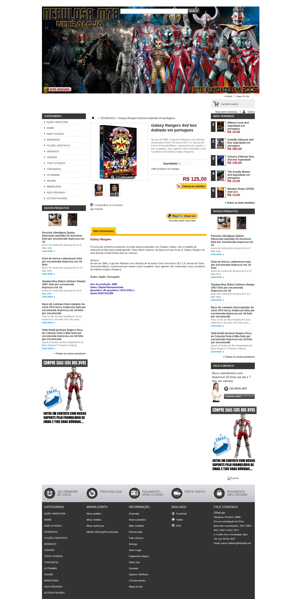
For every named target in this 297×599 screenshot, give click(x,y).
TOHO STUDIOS (56, 163)
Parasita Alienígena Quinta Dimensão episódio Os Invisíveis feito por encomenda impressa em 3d (63, 237)
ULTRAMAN (53, 175)
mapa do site (242, 96)
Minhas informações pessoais (102, 532)
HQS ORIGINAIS (56, 192)
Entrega (133, 544)
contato (228, 96)
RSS (178, 525)
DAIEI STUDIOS (55, 134)
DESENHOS (53, 139)
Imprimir (99, 209)
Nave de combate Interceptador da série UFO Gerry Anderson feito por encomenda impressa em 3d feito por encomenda (64, 309)
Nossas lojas (136, 532)
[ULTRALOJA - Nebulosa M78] (150, 50)
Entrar (251, 111)
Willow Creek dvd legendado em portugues (238, 127)
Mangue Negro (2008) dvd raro (240, 192)
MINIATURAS (54, 186)
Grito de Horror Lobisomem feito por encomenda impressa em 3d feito (62, 261)
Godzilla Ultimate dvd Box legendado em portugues (240, 144)
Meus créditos (94, 519)
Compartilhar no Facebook (109, 205)
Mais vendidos (223, 116)
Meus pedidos (94, 513)
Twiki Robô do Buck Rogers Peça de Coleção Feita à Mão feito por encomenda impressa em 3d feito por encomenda (62, 335)
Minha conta (97, 507)
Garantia (133, 568)
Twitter (179, 519)
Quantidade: (170, 163)
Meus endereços (95, 525)
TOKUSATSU (54, 169)
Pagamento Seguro (139, 556)
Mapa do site (135, 586)
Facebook (181, 513)
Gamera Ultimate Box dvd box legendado (240, 159)
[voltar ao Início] (93, 118)
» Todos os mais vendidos (240, 202)
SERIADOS (53, 151)
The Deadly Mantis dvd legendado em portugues (238, 176)
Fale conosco (136, 538)
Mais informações (103, 231)
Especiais (134, 513)
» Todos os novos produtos (70, 353)
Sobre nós (134, 562)
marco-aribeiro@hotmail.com (236, 543)
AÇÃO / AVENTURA (57, 122)
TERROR (52, 157)
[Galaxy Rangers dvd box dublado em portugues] (99, 195)
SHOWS (51, 180)
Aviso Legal (135, 550)
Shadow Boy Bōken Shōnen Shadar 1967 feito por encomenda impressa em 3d (64, 284)
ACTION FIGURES (57, 198)
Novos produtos (56, 208)
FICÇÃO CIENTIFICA (58, 145)
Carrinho (229, 104)
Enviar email (233, 396)
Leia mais (47, 251)
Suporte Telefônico (138, 574)
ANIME (50, 128)
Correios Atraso (137, 580)
